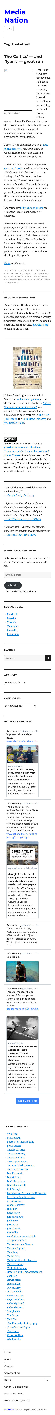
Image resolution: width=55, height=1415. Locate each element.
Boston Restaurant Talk (20, 1141)
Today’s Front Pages (18, 1327)
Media (24, 270)
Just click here (40, 324)
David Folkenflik (16, 1185)
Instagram (13, 634)
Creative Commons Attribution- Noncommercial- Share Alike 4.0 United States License (26, 451)
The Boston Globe (14, 422)
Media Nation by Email (17, 1400)
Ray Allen (45, 279)
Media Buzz (13, 1256)
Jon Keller (12, 1232)
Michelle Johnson (17, 1268)
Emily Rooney (10, 279)
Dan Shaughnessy (25, 276)
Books (7, 1380)
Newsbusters (14, 1279)
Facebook (12, 614)
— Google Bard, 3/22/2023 (19, 495)
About (7, 1359)
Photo (7, 263)
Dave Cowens (40, 276)
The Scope (13, 1315)
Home (7, 1352)
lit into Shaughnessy (31, 207)
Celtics (13, 276)
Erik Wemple (14, 1189)
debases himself (13, 168)
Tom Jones (13, 1331)
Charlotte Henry (16, 1153)
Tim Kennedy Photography (22, 1323)
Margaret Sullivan (17, 1240)
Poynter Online (15, 1299)
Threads (11, 622)
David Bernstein (16, 1181)
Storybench (13, 1311)
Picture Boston (15, 1295)
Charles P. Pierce (16, 1149)
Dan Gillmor (14, 1177)
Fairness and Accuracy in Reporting (26, 1193)
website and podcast (28, 399)
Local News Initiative (34, 418)
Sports (31, 270)
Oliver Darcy (14, 1287)
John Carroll (13, 1228)
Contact (8, 1366)
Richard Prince (15, 1307)
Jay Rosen (12, 1220)
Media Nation (16, 16)
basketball (29, 273)
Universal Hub (15, 1335)
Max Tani (12, 1252)
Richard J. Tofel (15, 1303)
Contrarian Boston (17, 1169)
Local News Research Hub (21, 1236)
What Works (14, 1339)
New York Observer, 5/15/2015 (24, 519)
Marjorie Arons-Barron (20, 1244)
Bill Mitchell (14, 1137)
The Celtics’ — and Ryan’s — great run (23, 59)
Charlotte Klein (15, 1157)
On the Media (14, 1291)
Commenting (12, 1373)
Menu (9, 29)
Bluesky (11, 618)
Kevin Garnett (24, 279)
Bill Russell (39, 273)
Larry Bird (35, 279)
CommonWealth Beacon (20, 1165)
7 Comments (13, 282)
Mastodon (12, 626)
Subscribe (12, 585)
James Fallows (15, 1216)
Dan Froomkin (15, 1173)
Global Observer (16, 1204)
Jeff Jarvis (12, 1224)
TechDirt (12, 1319)
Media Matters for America (22, 1260)
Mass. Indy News (13, 1393)
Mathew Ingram (16, 1248)
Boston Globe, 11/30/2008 (21, 534)
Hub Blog (12, 1208)
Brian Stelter (14, 1145)
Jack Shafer (13, 1212)
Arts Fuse (12, 1133)
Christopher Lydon (17, 1161)
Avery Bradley (16, 273)
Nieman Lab (14, 1283)
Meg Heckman (15, 1264)
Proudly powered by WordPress (33, 1409)
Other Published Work (16, 1386)
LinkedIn (12, 630)
